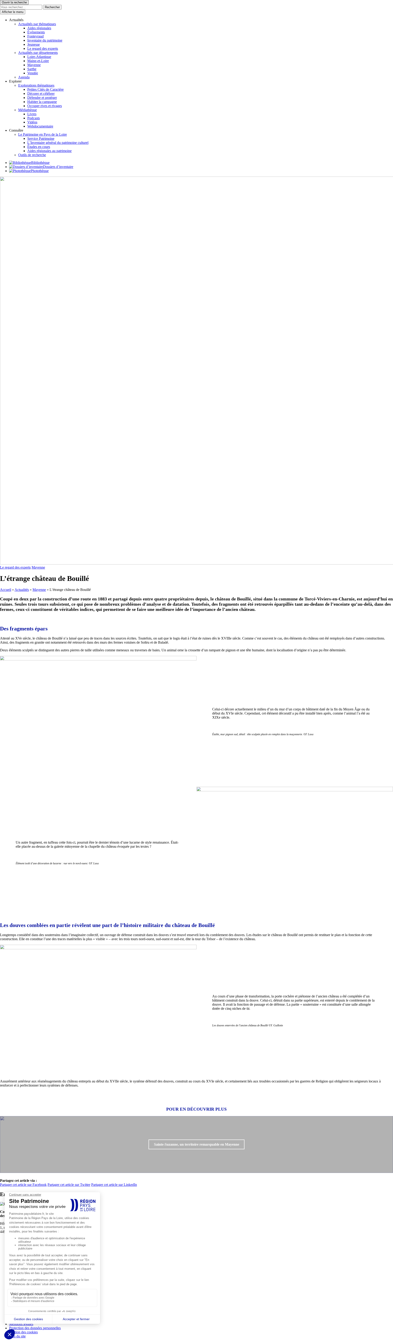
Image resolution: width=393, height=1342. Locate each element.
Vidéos (32, 122)
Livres (31, 114)
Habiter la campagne (42, 102)
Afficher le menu (12, 12)
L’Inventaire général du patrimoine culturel (57, 143)
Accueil (5, 590)
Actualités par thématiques (37, 24)
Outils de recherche (32, 155)
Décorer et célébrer (41, 93)
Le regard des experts (42, 48)
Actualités (22, 590)
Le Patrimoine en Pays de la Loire (42, 134)
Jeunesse (33, 44)
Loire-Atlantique (39, 57)
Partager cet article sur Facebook (23, 1185)
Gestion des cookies (23, 1332)
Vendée (32, 73)
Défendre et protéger (42, 98)
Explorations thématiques (36, 85)
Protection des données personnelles (35, 1328)
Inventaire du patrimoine (44, 40)
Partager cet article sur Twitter (69, 1185)
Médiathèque (27, 110)
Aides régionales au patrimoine (49, 151)
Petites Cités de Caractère (45, 89)
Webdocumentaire (40, 126)
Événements (36, 32)
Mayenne (34, 65)
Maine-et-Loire (38, 61)
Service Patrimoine (40, 138)
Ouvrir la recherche (14, 2)
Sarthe (31, 69)
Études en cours (38, 147)
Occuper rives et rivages (44, 106)
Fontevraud (35, 36)
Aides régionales (39, 28)
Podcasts (33, 118)
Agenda (24, 77)
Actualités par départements (38, 53)
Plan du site (17, 1336)
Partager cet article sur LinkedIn (114, 1185)
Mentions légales (21, 1324)
